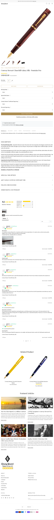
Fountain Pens (4, 483)
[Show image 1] (3, 63)
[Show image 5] (23, 63)
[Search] (46, 4)
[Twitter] (5, 498)
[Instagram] (1, 498)
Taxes (20, 130)
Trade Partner (4, 487)
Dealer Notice (31, 475)
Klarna (34, 130)
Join (52, 498)
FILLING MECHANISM (8, 185)
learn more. (43, 133)
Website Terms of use (32, 479)
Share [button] (5, 248)
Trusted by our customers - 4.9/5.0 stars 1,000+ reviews (27, 116)
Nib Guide (13, 86)
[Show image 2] (8, 63)
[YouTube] (11, 498)
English (29, 506)
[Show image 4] (18, 63)
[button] (49, 248)
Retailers (3, 489)
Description (6, 142)
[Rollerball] (12, 80)
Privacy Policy (31, 477)
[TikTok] (7, 498)
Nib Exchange (26, 130)
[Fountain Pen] (8, 80)
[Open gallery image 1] (27, 34)
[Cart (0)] (49, 4)
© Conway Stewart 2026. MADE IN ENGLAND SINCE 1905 (27, 509)
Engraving (40, 86)
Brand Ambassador (5, 477)
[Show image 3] (13, 63)
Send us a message (19, 124)
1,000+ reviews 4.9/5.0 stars (33, 1)
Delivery (10, 130)
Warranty (3, 130)
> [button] (30, 340)
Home (2, 67)
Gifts (15, 130)
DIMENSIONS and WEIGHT (10, 190)
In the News (3, 485)
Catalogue (3, 479)
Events (2, 481)
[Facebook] (3, 498)
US (22, 506)
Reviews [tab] (4, 218)
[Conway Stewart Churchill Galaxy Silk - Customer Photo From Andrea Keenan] (4, 211)
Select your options (27, 113)
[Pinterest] (9, 498)
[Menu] (52, 4)
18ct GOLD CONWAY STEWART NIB (13, 180)
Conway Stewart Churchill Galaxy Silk (9, 245)
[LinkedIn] (13, 498)
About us (3, 475)
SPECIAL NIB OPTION (8, 175)
